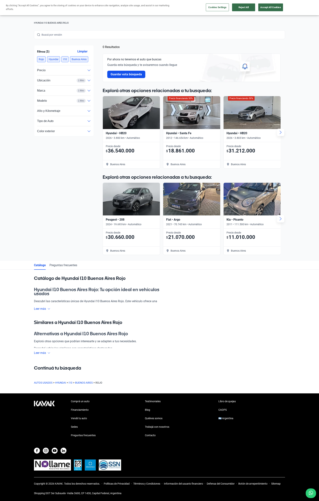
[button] (41, 59)
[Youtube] (55, 451)
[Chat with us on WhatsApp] (311, 493)
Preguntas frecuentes (63, 265)
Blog (147, 409)
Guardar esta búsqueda (126, 74)
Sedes (74, 426)
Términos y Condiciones (146, 483)
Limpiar (82, 51)
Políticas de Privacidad (117, 483)
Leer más (40, 308)
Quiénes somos (153, 418)
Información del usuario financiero (183, 483)
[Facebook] (37, 451)
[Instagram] (46, 451)
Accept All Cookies (270, 7)
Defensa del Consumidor (221, 483)
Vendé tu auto (79, 418)
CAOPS (222, 409)
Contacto (150, 435)
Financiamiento (80, 409)
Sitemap (276, 483)
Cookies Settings (217, 7)
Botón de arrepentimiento (252, 483)
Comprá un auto (80, 401)
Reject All (244, 7)
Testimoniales (153, 401)
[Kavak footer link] (44, 418)
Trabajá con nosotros (157, 426)
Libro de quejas (227, 401)
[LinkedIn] (63, 451)
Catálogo (40, 265)
